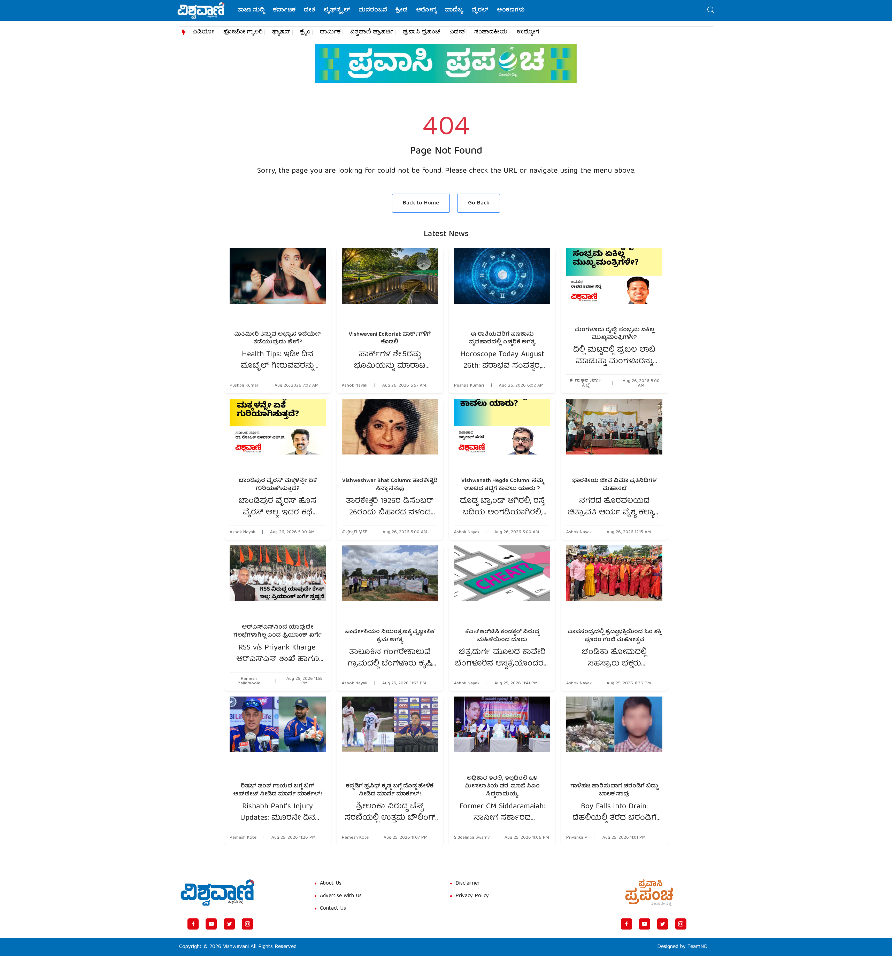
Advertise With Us (341, 896)
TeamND (697, 947)
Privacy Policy (472, 896)
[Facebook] (193, 924)
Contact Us (333, 909)
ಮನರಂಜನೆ (373, 10)
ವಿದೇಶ (457, 32)
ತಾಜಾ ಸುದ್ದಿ (251, 10)
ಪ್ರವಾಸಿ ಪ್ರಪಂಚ (421, 32)
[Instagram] (247, 924)
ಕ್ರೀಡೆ (401, 10)
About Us (330, 883)
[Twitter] (229, 924)
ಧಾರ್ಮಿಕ (330, 32)
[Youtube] (211, 924)
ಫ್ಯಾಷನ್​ (281, 32)
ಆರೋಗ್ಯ (426, 10)
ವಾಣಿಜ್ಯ (454, 10)
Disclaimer (467, 883)
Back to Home (421, 203)
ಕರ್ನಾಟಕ (284, 10)
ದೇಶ (309, 10)
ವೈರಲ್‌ (480, 10)
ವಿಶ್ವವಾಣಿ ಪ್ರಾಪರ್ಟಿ (371, 32)
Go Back (478, 203)
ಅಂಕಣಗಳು (511, 10)
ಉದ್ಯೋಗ (528, 32)
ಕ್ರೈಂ (305, 32)
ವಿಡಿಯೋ (203, 32)
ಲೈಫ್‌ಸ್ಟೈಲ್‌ (337, 10)
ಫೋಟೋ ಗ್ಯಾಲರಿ (243, 32)
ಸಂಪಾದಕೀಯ (490, 32)
